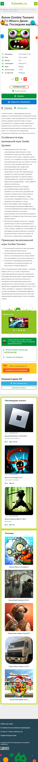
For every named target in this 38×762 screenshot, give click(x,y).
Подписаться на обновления (16, 370)
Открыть (22, 73)
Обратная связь (6, 724)
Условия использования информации (15, 728)
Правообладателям (8, 735)
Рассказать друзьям (20, 91)
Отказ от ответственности (11, 732)
